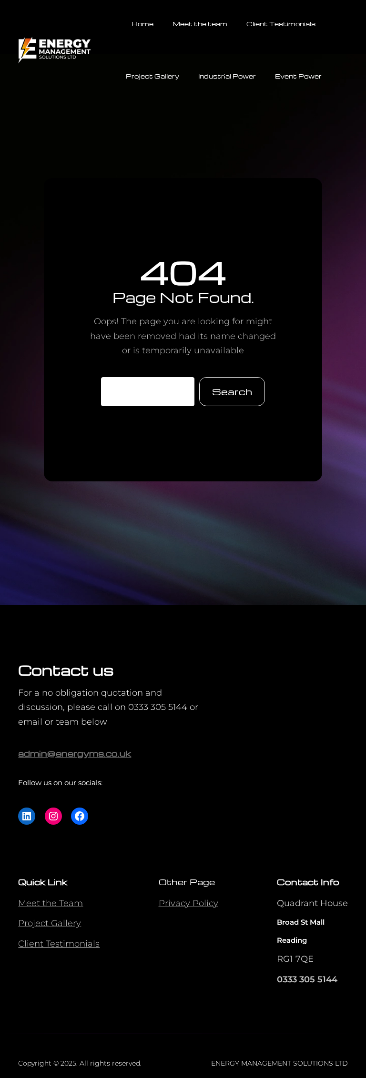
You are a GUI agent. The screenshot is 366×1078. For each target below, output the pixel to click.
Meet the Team (50, 903)
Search (232, 391)
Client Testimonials (59, 943)
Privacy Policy (188, 903)
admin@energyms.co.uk (74, 753)
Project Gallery (49, 923)
